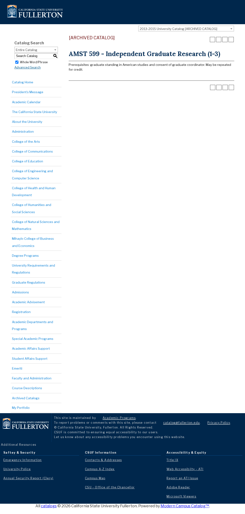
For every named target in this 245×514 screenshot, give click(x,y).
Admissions (20, 292)
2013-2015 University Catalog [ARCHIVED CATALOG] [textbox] (178, 29)
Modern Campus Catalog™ (185, 506)
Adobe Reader (178, 487)
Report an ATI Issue (182, 478)
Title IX (172, 460)
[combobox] (186, 28)
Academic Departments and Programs (32, 325)
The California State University (34, 112)
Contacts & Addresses (103, 460)
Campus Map (95, 478)
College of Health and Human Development (34, 191)
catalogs (49, 506)
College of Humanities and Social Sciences (31, 208)
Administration (23, 131)
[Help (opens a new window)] (231, 39)
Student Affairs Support (29, 358)
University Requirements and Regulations (33, 268)
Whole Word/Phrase (34, 62)
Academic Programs (119, 418)
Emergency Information (22, 460)
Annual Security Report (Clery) (28, 478)
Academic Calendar (26, 102)
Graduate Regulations (28, 282)
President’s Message (27, 92)
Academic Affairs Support (31, 348)
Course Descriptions (27, 388)
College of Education (27, 161)
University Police (17, 469)
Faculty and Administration (31, 378)
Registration (21, 312)
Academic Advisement (28, 302)
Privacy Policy (218, 422)
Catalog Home (22, 82)
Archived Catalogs (25, 398)
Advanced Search (27, 67)
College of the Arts (26, 141)
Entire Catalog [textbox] (26, 50)
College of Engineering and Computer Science (32, 174)
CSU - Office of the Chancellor (110, 487)
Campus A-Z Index (100, 469)
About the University (27, 122)
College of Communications (32, 151)
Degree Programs (25, 255)
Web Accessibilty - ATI (185, 469)
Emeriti (17, 368)
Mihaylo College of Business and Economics (33, 242)
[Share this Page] (218, 39)
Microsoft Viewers (181, 496)
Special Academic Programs (32, 339)
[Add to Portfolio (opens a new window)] (212, 39)
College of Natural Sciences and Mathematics (36, 225)
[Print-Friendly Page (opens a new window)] (225, 39)
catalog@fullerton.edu (181, 422)
